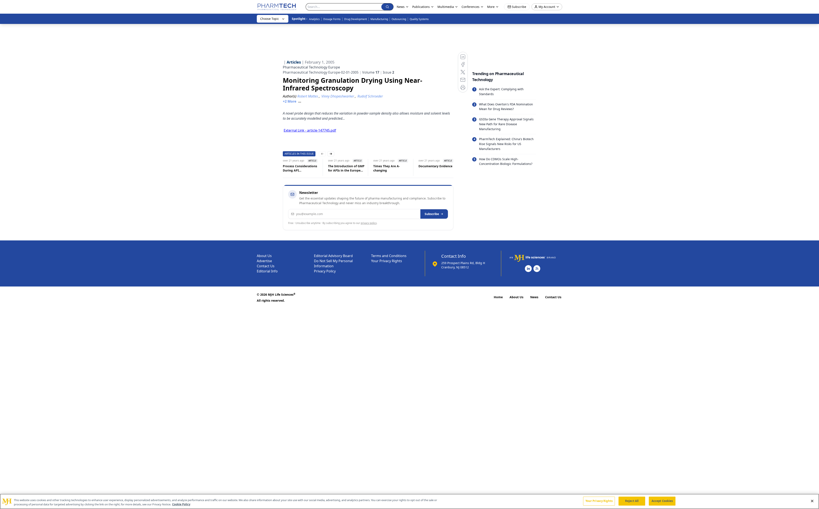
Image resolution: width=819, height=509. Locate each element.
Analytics (314, 19)
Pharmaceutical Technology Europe (311, 67)
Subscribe (432, 214)
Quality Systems (419, 19)
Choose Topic (269, 19)
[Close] (812, 501)
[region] (409, 501)
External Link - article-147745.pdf (310, 130)
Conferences (470, 7)
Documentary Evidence (435, 166)
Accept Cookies (662, 501)
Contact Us (265, 266)
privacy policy (369, 223)
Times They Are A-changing (386, 168)
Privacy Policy (325, 271)
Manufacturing (379, 19)
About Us (264, 255)
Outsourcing (399, 19)
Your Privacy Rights (386, 261)
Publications (421, 7)
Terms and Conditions (389, 255)
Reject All (632, 501)
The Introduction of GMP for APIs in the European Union (346, 168)
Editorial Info (267, 271)
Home (498, 297)
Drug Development (355, 19)
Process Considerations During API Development (300, 168)
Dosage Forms (332, 19)
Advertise (264, 261)
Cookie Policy (181, 504)
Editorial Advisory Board (333, 255)
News (534, 297)
